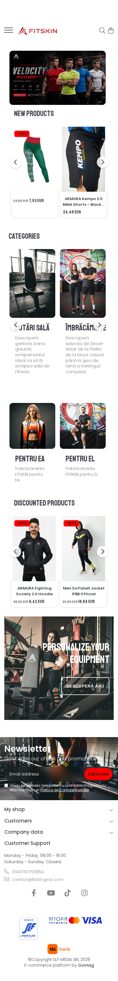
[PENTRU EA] (32, 426)
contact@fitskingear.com (37, 879)
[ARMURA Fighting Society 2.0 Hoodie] (34, 548)
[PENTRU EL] (83, 426)
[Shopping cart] (111, 31)
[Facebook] (34, 893)
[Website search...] (102, 31)
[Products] (8, 32)
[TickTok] (67, 893)
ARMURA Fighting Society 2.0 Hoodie (34, 591)
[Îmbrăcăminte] (83, 283)
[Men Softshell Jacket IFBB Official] (84, 548)
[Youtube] (51, 893)
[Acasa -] (37, 31)
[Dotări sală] (32, 283)
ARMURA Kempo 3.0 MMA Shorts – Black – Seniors (84, 201)
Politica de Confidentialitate (64, 790)
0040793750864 (27, 872)
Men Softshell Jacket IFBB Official (84, 591)
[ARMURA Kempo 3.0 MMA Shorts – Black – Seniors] (84, 159)
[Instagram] (84, 893)
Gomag (85, 965)
